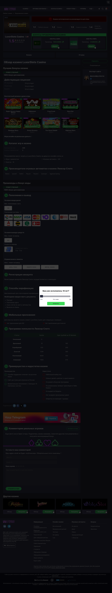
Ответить (56, 303)
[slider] (41, 296)
